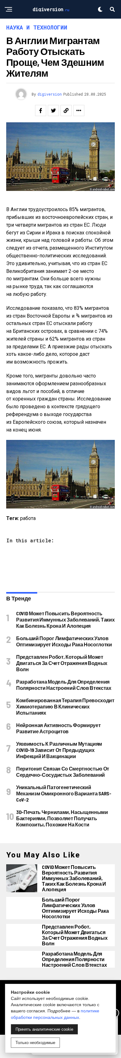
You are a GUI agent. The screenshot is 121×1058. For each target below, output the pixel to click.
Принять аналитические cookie (44, 1029)
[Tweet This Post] (53, 110)
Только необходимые (35, 1042)
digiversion (50, 94)
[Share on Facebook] (40, 110)
